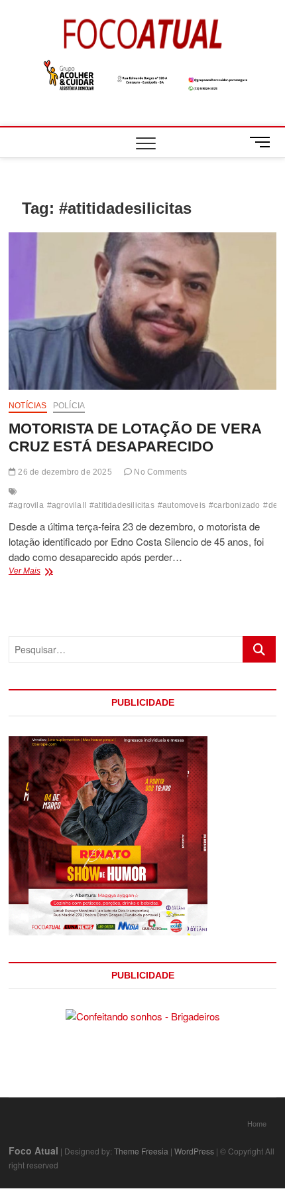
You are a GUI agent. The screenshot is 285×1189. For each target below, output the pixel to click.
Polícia (69, 405)
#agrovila (26, 505)
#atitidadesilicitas (121, 505)
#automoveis (181, 505)
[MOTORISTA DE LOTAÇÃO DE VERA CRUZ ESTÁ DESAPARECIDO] (142, 311)
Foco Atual (33, 1150)
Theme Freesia (141, 1150)
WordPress (194, 1150)
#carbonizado (234, 505)
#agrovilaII (66, 505)
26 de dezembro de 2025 (64, 472)
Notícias (28, 405)
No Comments (159, 472)
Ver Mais (56, 572)
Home (256, 1123)
